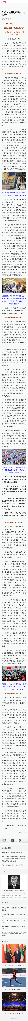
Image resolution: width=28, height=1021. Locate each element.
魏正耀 (24, 897)
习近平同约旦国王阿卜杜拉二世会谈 (14, 965)
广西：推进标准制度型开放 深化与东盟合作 (14, 865)
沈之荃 (11, 895)
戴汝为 (11, 897)
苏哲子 (24, 895)
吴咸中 (7, 897)
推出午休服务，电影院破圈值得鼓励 (12, 852)
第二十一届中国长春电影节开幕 (14, 1013)
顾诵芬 (20, 895)
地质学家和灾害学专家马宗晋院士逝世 (14, 890)
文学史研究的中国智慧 (8, 908)
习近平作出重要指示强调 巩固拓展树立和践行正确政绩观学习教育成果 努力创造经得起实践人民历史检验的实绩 (14, 859)
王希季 (3, 895)
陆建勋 (7, 895)
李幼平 (20, 897)
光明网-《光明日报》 (9, 18)
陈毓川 (3, 897)
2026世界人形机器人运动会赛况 (14, 989)
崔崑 (16, 895)
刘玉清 (16, 897)
